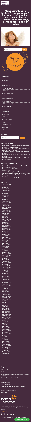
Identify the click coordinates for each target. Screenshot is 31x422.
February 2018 (6, 245)
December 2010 (6, 346)
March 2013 (5, 308)
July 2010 (5, 350)
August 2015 (5, 269)
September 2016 (6, 255)
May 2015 (5, 273)
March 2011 (5, 341)
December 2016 (6, 254)
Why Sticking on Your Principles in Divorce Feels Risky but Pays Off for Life (15, 149)
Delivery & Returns (5, 384)
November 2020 (6, 226)
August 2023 (5, 204)
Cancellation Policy (5, 382)
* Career (5, 80)
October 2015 (6, 266)
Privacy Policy (4, 392)
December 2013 (6, 296)
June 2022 (5, 216)
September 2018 (6, 239)
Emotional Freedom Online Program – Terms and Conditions (13, 387)
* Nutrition (6, 117)
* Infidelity (6, 114)
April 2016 (5, 258)
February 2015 (6, 278)
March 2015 (5, 276)
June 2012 (5, 321)
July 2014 (5, 288)
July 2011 (4, 336)
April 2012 (5, 324)
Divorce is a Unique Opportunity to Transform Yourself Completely (16, 175)
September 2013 (6, 299)
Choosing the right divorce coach (17, 172)
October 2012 (6, 315)
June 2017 (5, 249)
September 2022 (6, 211)
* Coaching (6, 85)
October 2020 (6, 228)
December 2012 (6, 312)
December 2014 (6, 281)
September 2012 (6, 317)
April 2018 (5, 241)
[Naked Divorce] (9, 399)
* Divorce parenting (8, 104)
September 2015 (6, 267)
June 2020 (5, 232)
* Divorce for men (8, 93)
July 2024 (5, 196)
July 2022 (5, 214)
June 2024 (5, 198)
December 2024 (6, 192)
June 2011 (5, 338)
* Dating (5, 90)
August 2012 (5, 318)
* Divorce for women (9, 96)
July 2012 (5, 320)
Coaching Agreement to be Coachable (10, 377)
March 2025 (5, 189)
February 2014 (6, 293)
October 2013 (6, 297)
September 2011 (6, 334)
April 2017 (5, 251)
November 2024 (6, 193)
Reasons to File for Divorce (15, 178)
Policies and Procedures (7, 369)
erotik (3, 172)
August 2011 (5, 335)
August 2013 (5, 300)
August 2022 (5, 213)
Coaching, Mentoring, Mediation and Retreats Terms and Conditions (15, 374)
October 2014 (6, 284)
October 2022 (6, 210)
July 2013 (5, 302)
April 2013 (5, 306)
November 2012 (6, 314)
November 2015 (6, 264)
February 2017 (6, 252)
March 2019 (5, 237)
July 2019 (5, 235)
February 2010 (6, 352)
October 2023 (6, 201)
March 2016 (5, 260)
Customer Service (5, 380)
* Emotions (6, 109)
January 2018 (6, 246)
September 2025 (6, 184)
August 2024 (5, 195)
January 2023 (6, 205)
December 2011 (6, 330)
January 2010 (6, 353)
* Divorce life (7, 101)
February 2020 (6, 234)
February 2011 (6, 343)
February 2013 (6, 309)
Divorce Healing (7, 124)
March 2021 (5, 223)
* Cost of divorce (8, 88)
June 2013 (5, 303)
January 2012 (6, 329)
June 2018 (5, 240)
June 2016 (5, 257)
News (4, 130)
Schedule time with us (22, 419)
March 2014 (5, 291)
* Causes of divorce (8, 83)
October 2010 (6, 347)
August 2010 (5, 349)
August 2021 (5, 220)
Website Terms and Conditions (8, 390)
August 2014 (5, 287)
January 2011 (6, 344)
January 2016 (6, 261)
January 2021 (6, 225)
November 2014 (6, 282)
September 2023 (6, 202)
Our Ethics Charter (5, 372)
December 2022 (6, 207)
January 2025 (6, 190)
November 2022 (6, 208)
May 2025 (5, 187)
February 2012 (6, 328)
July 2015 (5, 270)
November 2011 (6, 332)
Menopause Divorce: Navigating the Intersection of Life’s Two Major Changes (15, 146)
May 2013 (5, 305)
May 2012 (5, 323)
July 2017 (5, 247)
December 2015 (6, 263)
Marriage (5, 127)
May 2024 (5, 199)
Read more (4, 411)
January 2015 (6, 279)
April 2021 (5, 222)
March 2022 (5, 217)
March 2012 (5, 326)
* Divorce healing (8, 98)
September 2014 (6, 285)
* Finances (6, 111)
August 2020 (5, 231)
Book (4, 122)
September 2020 (6, 229)
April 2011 (5, 340)
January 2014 (6, 294)
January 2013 (6, 311)
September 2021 (6, 219)
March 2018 (5, 243)
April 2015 (5, 275)
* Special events (7, 119)
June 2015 (5, 272)
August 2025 (5, 186)
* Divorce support (8, 106)
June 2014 (5, 290)
